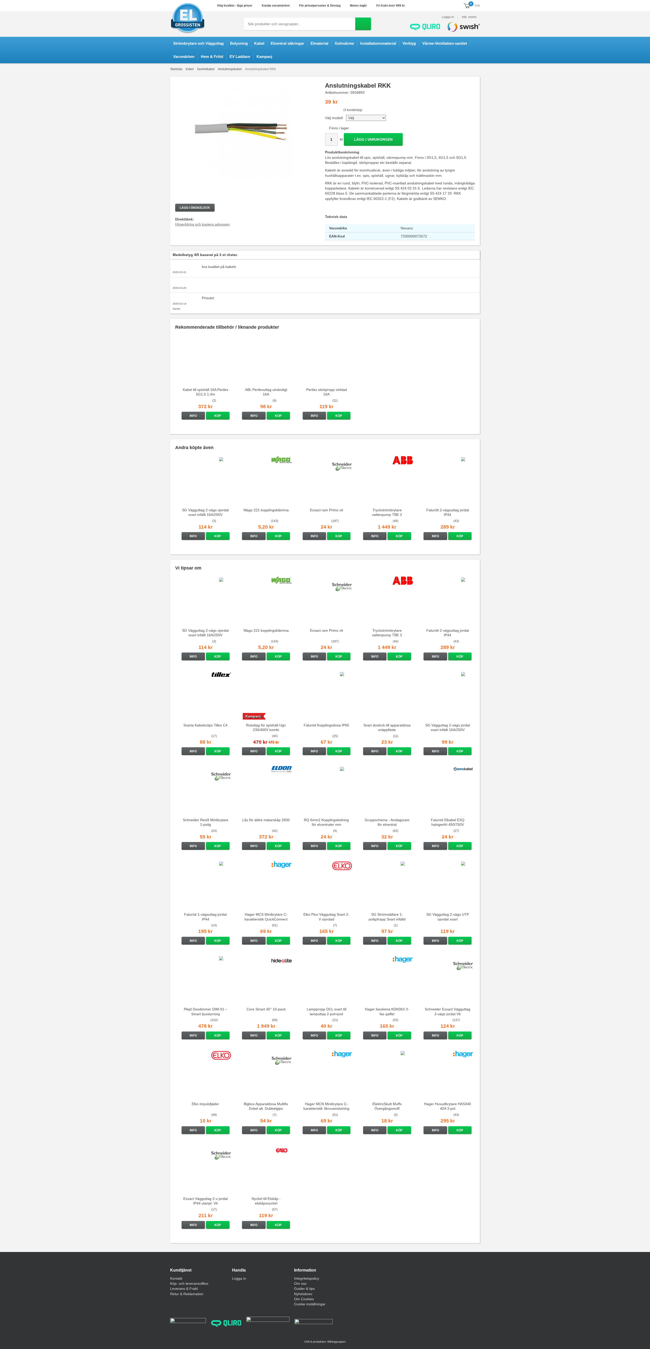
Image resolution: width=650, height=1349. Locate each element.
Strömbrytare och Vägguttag (198, 43)
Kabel (259, 43)
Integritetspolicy (306, 1278)
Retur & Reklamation (186, 1294)
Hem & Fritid (212, 56)
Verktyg (409, 43)
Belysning (239, 43)
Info (193, 416)
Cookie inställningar (310, 1304)
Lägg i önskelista (195, 208)
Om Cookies (304, 1299)
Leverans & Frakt (184, 1289)
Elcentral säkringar (287, 43)
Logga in (448, 17)
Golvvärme (344, 43)
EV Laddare (240, 56)
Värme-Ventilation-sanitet (444, 43)
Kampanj (264, 56)
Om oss (300, 1283)
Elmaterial (319, 43)
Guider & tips (304, 1289)
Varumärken (183, 56)
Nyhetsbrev (303, 1294)
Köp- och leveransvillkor (189, 1283)
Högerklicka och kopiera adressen (202, 224)
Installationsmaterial (378, 43)
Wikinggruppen (336, 1341)
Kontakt (176, 1278)
